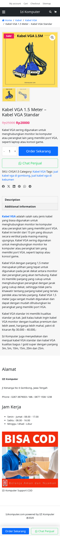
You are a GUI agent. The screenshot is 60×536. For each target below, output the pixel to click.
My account (15, 3)
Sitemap (47, 3)
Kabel (18, 20)
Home (8, 20)
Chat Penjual (32, 163)
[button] (52, 37)
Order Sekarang (38, 151)
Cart (26, 3)
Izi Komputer (30, 11)
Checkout (35, 3)
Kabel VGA (31, 20)
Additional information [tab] (20, 206)
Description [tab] (12, 200)
